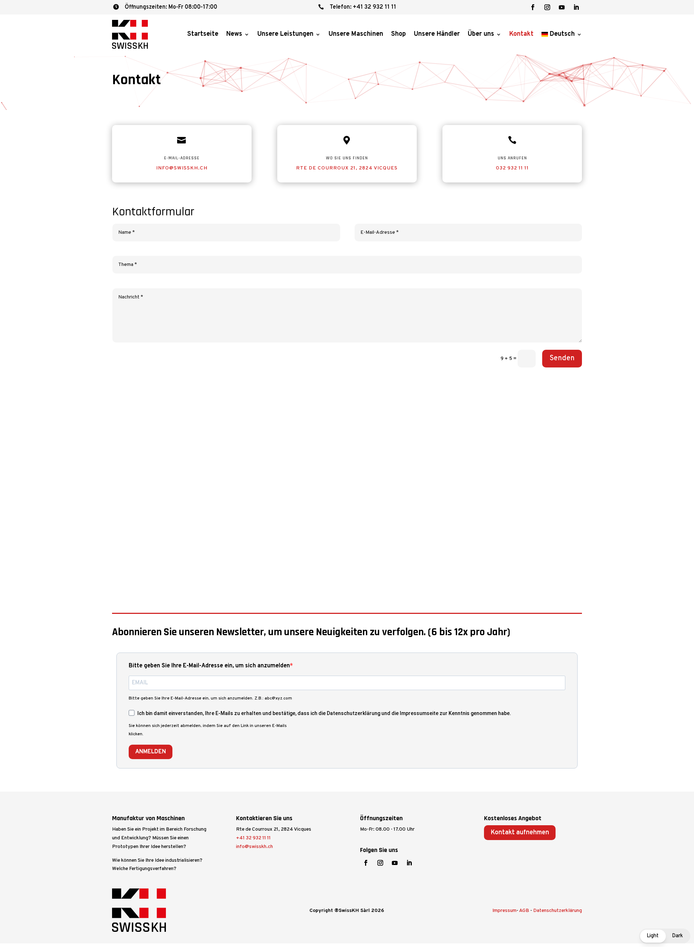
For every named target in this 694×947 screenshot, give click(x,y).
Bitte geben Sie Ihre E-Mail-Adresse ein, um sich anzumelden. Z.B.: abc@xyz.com (210, 698)
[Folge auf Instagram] (547, 7)
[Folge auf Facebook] (533, 7)
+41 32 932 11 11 (253, 838)
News (234, 34)
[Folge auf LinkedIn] (576, 7)
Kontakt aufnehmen (519, 832)
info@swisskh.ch (181, 168)
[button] (664, 936)
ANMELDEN (150, 752)
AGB (524, 911)
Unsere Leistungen (285, 34)
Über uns (481, 34)
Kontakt (521, 34)
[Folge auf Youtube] (561, 7)
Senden (562, 358)
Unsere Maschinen (356, 34)
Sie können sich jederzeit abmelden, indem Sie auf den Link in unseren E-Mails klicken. (208, 730)
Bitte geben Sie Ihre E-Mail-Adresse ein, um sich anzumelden (209, 666)
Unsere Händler (437, 34)
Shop (398, 34)
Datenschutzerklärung (557, 911)
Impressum (504, 911)
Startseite (202, 34)
